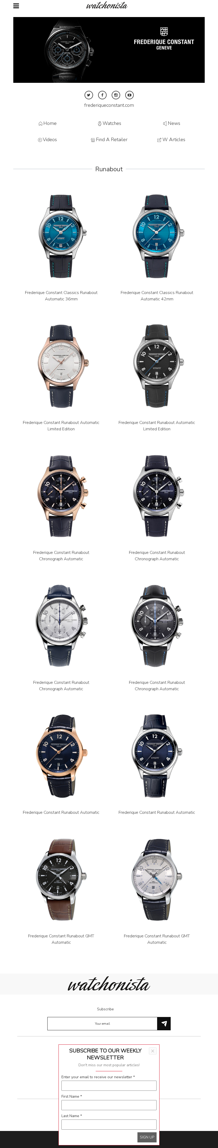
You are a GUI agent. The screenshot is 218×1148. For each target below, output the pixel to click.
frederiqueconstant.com (109, 105)
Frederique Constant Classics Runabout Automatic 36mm (61, 296)
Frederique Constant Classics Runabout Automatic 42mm (157, 296)
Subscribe (105, 1009)
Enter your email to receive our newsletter (98, 1077)
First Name (71, 1096)
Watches (112, 123)
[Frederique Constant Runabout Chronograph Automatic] (61, 496)
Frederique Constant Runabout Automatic (61, 812)
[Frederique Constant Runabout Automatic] (61, 756)
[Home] (109, 5)
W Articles (173, 140)
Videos (50, 140)
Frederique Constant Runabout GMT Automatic (61, 939)
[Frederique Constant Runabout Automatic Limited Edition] (61, 366)
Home (50, 123)
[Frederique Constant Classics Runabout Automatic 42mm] (157, 236)
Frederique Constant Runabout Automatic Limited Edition (61, 426)
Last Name (71, 1115)
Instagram (116, 95)
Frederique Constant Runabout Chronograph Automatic (61, 556)
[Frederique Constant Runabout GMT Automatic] (61, 880)
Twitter (89, 95)
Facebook (102, 95)
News (174, 123)
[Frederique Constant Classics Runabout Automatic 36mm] (61, 236)
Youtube (129, 95)
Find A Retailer (112, 140)
